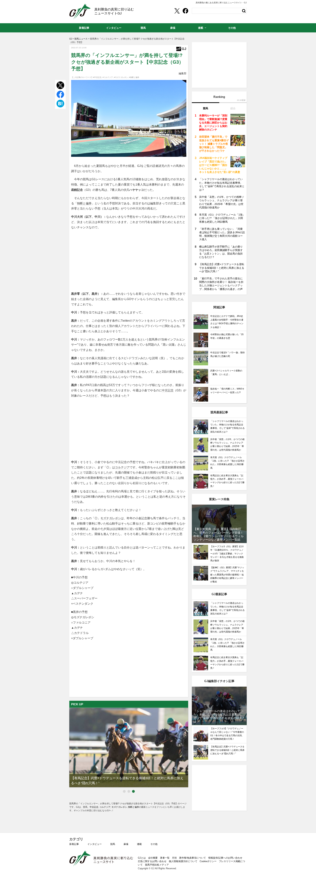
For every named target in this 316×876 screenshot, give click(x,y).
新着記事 (74, 844)
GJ (80, 11)
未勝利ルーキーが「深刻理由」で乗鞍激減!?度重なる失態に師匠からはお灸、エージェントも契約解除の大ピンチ (213, 122)
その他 (153, 844)
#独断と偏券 (134, 77)
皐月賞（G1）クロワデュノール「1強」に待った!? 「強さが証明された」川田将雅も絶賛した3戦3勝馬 (222, 218)
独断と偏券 (84, 203)
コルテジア (122, 467)
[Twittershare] (177, 11)
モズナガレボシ (110, 518)
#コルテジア (108, 77)
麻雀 (126, 844)
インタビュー (94, 844)
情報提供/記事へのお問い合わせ (225, 857)
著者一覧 (165, 857)
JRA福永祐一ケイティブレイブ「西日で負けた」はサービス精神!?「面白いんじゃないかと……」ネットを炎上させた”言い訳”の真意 (219, 164)
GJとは (142, 857)
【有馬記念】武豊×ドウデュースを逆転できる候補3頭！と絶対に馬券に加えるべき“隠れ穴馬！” (221, 268)
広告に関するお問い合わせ (152, 861)
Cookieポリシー (208, 861)
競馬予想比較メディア (157, 864)
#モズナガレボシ (121, 77)
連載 (139, 844)
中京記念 (168, 390)
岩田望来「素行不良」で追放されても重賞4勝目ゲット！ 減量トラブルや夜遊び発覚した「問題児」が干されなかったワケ (214, 143)
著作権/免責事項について (192, 857)
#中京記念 (97, 77)
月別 (174, 857)
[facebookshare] (185, 11)
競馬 (112, 844)
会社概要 (153, 857)
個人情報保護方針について (183, 861)
